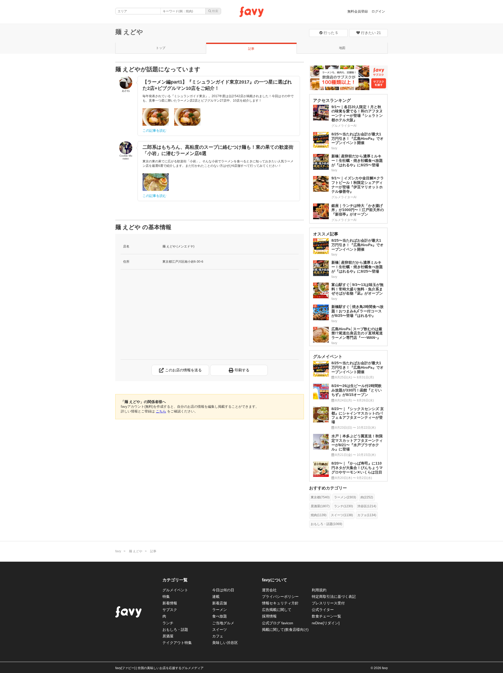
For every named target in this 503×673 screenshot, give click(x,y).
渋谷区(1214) (366, 506)
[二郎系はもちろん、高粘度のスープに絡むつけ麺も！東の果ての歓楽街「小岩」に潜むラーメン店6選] (156, 182)
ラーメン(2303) (345, 497)
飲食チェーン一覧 (326, 616)
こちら (161, 411)
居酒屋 (167, 636)
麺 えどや (129, 31)
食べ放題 (219, 616)
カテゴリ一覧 (175, 580)
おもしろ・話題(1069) (326, 524)
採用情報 (269, 616)
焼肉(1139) (318, 515)
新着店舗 (219, 603)
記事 (251, 49)
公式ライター (323, 610)
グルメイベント (175, 590)
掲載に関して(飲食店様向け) (285, 629)
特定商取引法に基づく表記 (334, 596)
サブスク (169, 610)
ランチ (167, 623)
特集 (166, 596)
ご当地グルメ (223, 623)
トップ (160, 48)
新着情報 (169, 603)
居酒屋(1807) (320, 506)
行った (330, 33)
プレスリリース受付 (328, 603)
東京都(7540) (320, 497)
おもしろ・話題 (175, 629)
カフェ (217, 636)
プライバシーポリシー (280, 596)
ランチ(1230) (343, 506)
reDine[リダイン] (326, 623)
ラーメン (219, 610)
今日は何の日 (223, 590)
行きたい (370, 33)
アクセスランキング (332, 100)
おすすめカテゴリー (328, 488)
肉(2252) (366, 497)
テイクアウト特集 (177, 643)
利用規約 (319, 590)
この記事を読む (154, 131)
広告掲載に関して (276, 610)
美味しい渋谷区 (225, 643)
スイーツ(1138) (342, 515)
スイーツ (219, 629)
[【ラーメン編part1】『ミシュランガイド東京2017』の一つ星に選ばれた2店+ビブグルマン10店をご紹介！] (156, 117)
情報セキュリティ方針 (280, 603)
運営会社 (269, 590)
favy (118, 551)
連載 (216, 596)
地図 (342, 48)
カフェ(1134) (366, 515)
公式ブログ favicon (277, 623)
